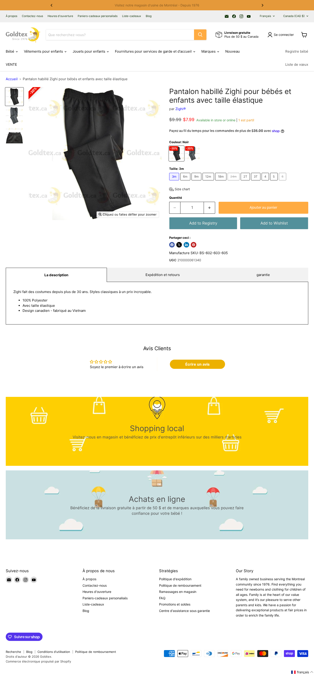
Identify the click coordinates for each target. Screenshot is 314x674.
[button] (179, 189)
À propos (11, 16)
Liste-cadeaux (131, 16)
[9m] (197, 181)
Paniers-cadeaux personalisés (97, 16)
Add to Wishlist (274, 223)
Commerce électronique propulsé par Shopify (38, 661)
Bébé (10, 51)
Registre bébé (296, 51)
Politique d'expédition (175, 579)
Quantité (175, 197)
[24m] (234, 181)
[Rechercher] (200, 34)
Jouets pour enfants (89, 51)
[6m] (185, 181)
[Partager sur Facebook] (172, 244)
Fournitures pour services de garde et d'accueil (154, 51)
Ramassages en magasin (177, 592)
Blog (148, 16)
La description (56, 275)
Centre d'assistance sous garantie (184, 611)
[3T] (256, 181)
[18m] (221, 181)
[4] (266, 181)
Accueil (12, 79)
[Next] (262, 5)
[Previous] (52, 5)
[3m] (174, 181)
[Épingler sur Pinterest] (193, 244)
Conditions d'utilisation (53, 652)
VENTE (11, 64)
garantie (263, 275)
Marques (209, 51)
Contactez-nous (32, 16)
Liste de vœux (296, 64)
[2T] (246, 181)
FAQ (162, 598)
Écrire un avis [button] (197, 364)
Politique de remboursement (180, 585)
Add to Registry (203, 223)
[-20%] (177, 159)
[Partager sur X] (179, 244)
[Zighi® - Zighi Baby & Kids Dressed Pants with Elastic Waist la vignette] (14, 97)
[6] (283, 181)
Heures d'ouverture (60, 16)
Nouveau (232, 51)
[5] (274, 181)
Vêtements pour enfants (44, 51)
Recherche (13, 652)
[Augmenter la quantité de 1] (209, 207)
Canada (294, 16)
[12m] (209, 181)
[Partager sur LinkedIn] (186, 244)
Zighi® (180, 109)
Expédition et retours (163, 275)
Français (265, 16)
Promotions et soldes (174, 604)
